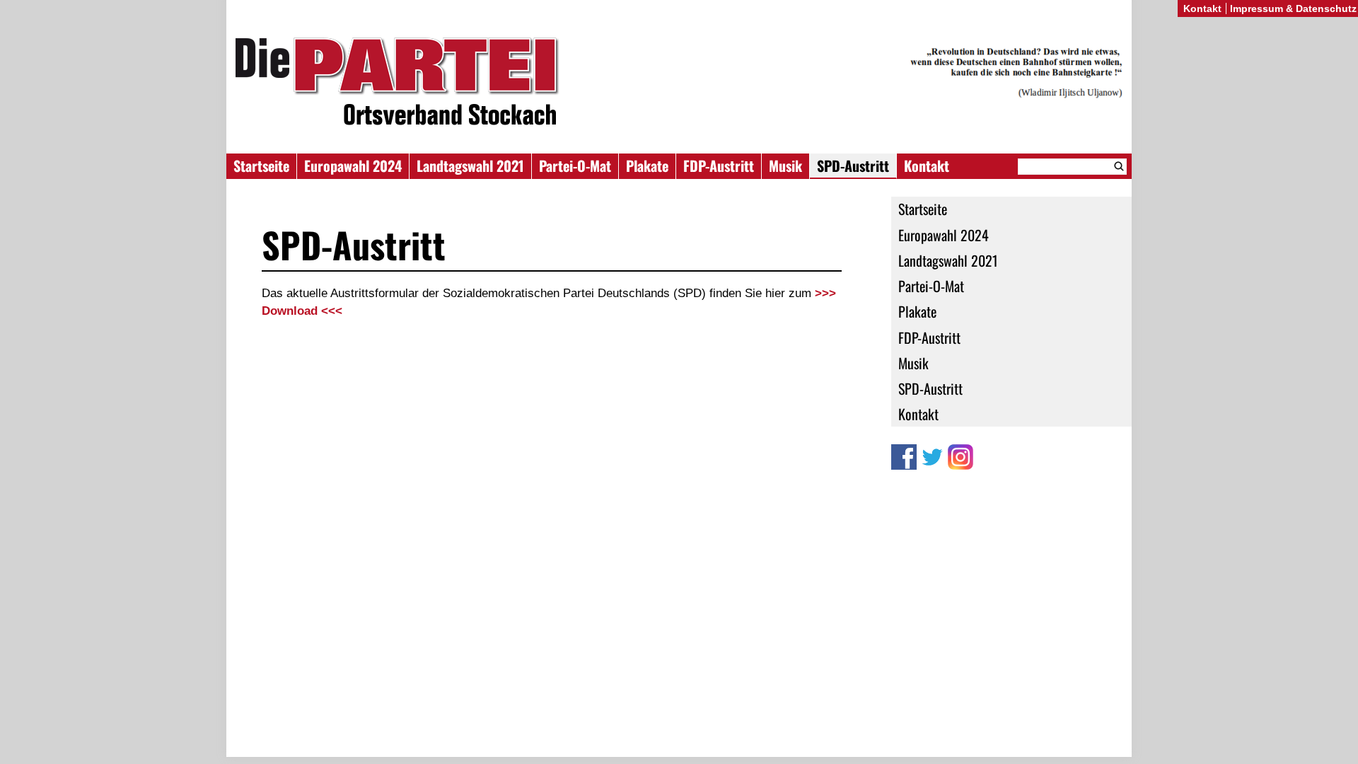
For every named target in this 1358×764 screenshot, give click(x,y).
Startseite (261, 165)
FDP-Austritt (718, 165)
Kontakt (926, 165)
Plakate (647, 165)
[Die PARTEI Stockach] (679, 83)
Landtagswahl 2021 (470, 165)
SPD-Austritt (853, 165)
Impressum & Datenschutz (1293, 8)
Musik (785, 165)
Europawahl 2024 (353, 165)
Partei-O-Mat (575, 165)
